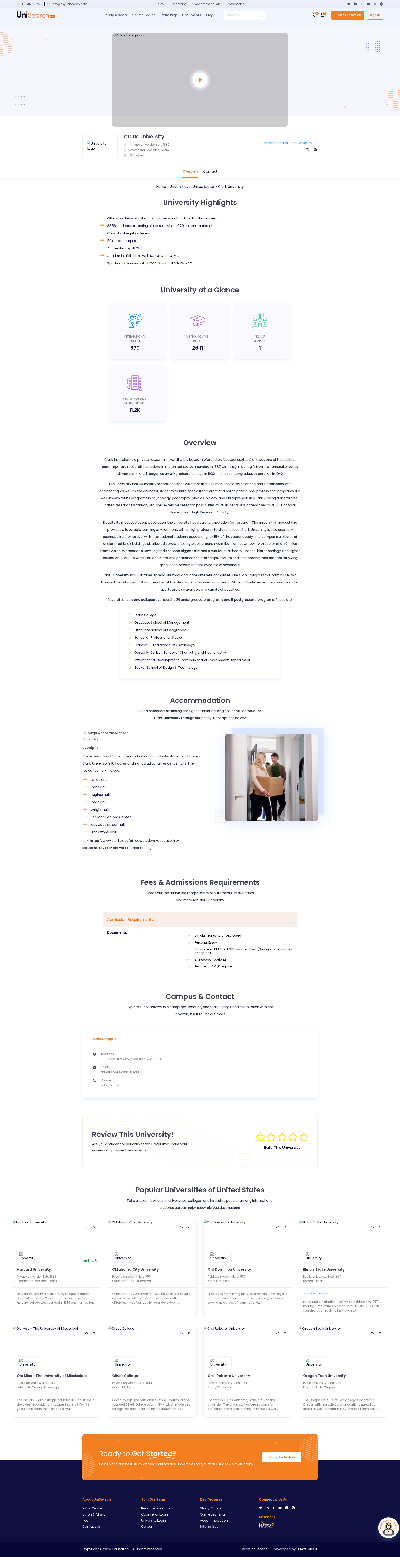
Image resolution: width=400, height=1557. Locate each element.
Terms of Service (254, 1549)
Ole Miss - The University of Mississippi (52, 1375)
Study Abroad (115, 15)
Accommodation (207, 4)
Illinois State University (324, 1269)
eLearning (179, 4)
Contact (210, 171)
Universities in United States (192, 186)
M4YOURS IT (308, 1549)
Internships (236, 4)
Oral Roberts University (229, 1375)
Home (161, 186)
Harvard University (34, 1269)
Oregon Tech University (324, 1375)
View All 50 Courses (315, 1293)
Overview (190, 171)
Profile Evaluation (348, 15)
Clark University (231, 186)
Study (160, 4)
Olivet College (125, 1375)
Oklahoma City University (135, 1269)
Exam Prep (169, 15)
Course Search (144, 15)
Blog (209, 15)
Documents (191, 15)
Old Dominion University (229, 1269)
